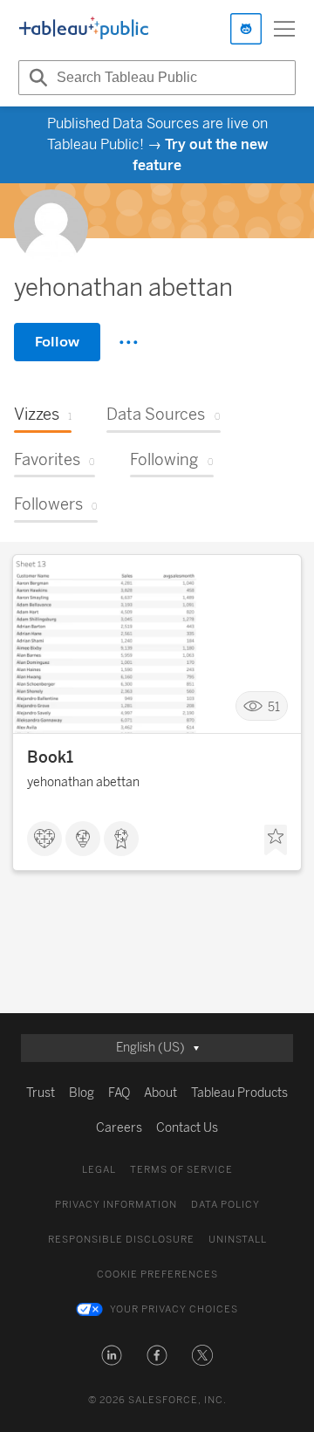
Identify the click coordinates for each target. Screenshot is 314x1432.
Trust (40, 1093)
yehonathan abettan (83, 782)
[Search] (36, 77)
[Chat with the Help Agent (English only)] (246, 29)
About (160, 1093)
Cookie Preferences (157, 1274)
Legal (99, 1169)
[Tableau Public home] (83, 28)
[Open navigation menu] (284, 28)
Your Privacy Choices (174, 1309)
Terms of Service (181, 1169)
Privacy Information (116, 1204)
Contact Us (187, 1127)
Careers (119, 1127)
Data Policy (225, 1204)
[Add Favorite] (275, 840)
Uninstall (237, 1239)
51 (274, 706)
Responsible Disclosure (121, 1239)
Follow (57, 341)
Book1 (50, 757)
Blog (81, 1093)
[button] (112, 1355)
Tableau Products (239, 1093)
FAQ (119, 1093)
